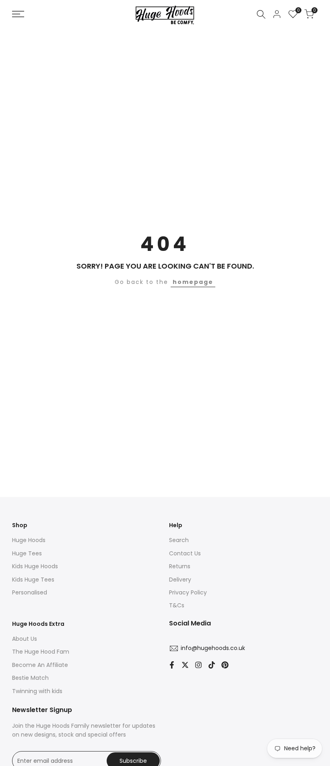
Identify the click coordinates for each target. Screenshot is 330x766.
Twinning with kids (37, 691)
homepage (193, 282)
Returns (179, 566)
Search (179, 540)
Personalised (29, 592)
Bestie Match (30, 678)
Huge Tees (27, 553)
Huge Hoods (28, 540)
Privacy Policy (188, 592)
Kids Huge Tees (33, 580)
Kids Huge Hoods (35, 566)
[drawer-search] (261, 14)
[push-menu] (18, 14)
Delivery (180, 580)
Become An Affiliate (40, 665)
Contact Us (185, 553)
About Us (24, 639)
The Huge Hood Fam (40, 652)
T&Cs (176, 605)
